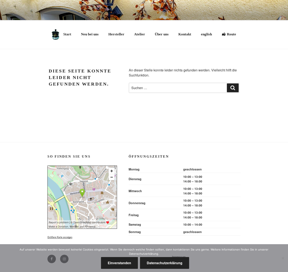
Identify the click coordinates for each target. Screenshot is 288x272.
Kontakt (184, 34)
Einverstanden (119, 262)
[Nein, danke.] (283, 258)
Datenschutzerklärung (164, 262)
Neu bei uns (90, 34)
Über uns (162, 34)
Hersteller (116, 34)
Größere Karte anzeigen (59, 237)
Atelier (139, 34)
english (206, 34)
